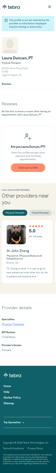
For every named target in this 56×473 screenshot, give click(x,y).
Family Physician (40, 212)
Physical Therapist (15, 212)
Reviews (6, 84)
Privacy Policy (35, 448)
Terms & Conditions (13, 448)
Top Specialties (12, 422)
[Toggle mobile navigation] (49, 7)
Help (6, 391)
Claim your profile (28, 167)
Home (7, 386)
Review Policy (12, 397)
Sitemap (9, 403)
